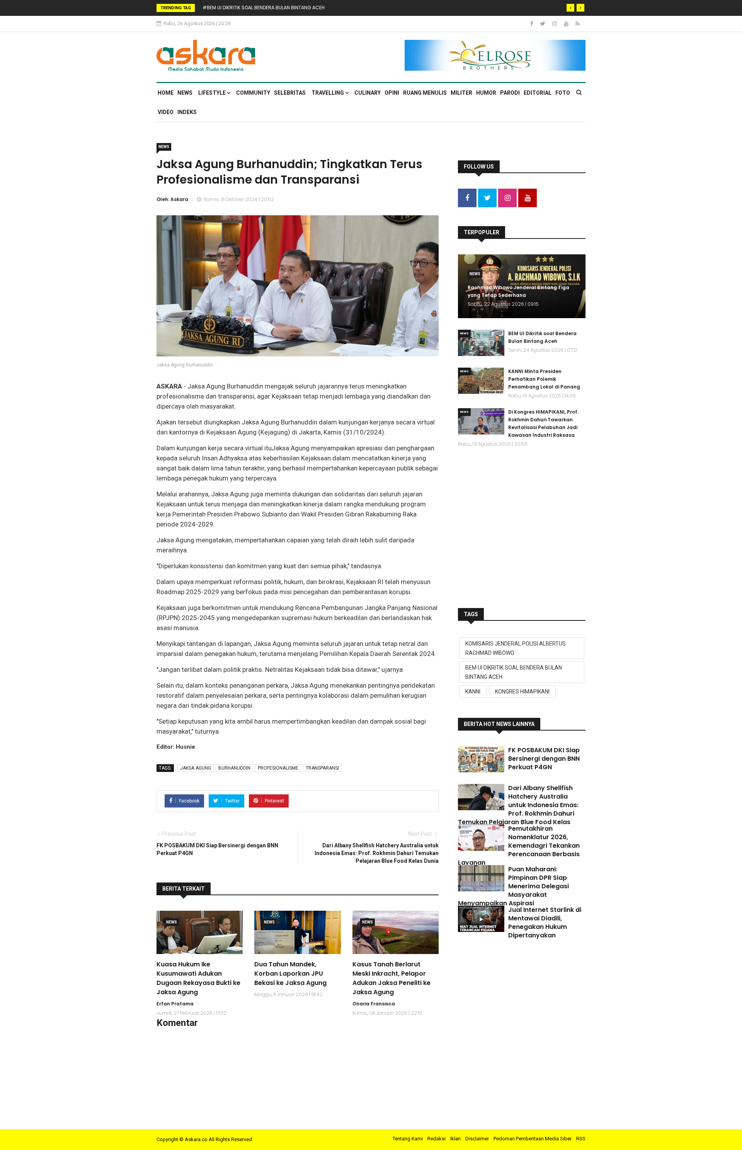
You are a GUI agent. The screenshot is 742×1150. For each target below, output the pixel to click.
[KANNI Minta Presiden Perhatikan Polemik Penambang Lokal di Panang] (481, 381)
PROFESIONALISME (278, 768)
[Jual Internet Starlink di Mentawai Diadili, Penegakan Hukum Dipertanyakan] (481, 919)
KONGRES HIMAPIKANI (522, 691)
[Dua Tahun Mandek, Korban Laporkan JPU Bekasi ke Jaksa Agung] (297, 932)
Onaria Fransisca (373, 1003)
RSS (580, 1138)
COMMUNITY (253, 93)
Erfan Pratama (175, 1003)
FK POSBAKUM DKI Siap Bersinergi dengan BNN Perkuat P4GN (544, 759)
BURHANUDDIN (234, 768)
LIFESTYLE (212, 93)
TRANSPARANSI (322, 768)
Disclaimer (477, 1138)
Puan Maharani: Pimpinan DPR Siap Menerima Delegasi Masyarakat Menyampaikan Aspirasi (513, 886)
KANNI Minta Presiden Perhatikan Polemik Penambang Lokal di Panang (544, 379)
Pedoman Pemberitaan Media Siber (533, 1138)
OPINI (392, 93)
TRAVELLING (328, 93)
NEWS (184, 93)
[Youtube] (567, 23)
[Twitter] (543, 23)
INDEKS (187, 112)
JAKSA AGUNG (195, 768)
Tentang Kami (408, 1138)
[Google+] (555, 23)
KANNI (472, 691)
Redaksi (436, 1138)
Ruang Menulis (425, 93)
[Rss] (577, 23)
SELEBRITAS (290, 93)
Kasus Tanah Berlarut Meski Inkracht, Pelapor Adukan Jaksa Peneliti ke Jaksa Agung (391, 978)
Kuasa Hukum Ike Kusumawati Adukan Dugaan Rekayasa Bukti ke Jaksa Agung (198, 978)
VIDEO (166, 112)
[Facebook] (532, 23)
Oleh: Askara (172, 199)
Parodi (510, 93)
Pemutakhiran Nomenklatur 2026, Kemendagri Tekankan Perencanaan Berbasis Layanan (519, 845)
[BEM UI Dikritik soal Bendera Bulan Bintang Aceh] (481, 343)
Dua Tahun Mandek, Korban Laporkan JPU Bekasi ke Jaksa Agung (290, 973)
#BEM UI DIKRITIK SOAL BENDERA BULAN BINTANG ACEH (264, 7)
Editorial (537, 93)
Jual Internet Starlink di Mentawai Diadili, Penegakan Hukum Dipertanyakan (544, 922)
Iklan (455, 1138)
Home (166, 93)
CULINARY (367, 93)
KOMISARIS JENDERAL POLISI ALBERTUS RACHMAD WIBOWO (515, 648)
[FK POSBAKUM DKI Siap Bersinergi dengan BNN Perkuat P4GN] (481, 759)
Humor (486, 93)
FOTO (562, 93)
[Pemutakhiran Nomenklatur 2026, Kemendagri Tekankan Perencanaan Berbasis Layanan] (481, 838)
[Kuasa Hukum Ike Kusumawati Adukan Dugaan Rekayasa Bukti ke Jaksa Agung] (200, 932)
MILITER (461, 93)
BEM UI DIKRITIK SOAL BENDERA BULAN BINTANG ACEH (513, 672)
